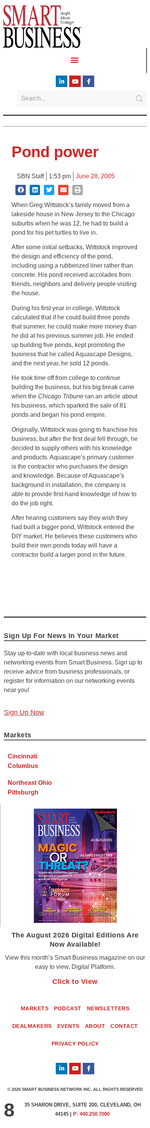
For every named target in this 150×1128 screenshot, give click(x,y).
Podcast (68, 1008)
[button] (74, 60)
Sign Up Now (24, 712)
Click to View (75, 981)
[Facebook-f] (88, 81)
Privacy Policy (75, 1044)
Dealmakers (32, 1026)
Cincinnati (22, 756)
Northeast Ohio (30, 782)
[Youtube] (75, 81)
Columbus (23, 766)
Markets (35, 1008)
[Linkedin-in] (61, 81)
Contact (124, 1026)
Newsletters (108, 1008)
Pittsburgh (23, 792)
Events (68, 1026)
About (95, 1026)
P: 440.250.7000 (91, 1114)
